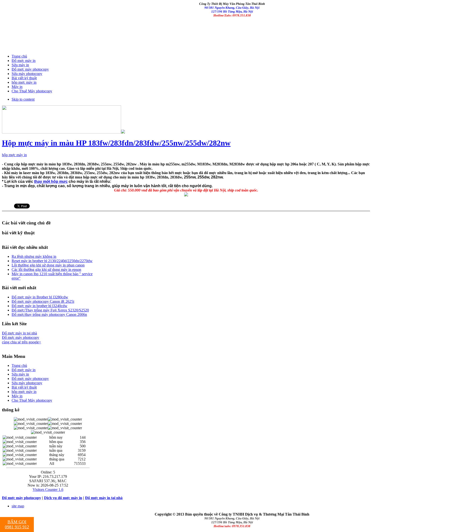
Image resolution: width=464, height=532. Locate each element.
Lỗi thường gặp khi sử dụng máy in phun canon (48, 265)
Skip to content (23, 99)
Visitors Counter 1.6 (48, 490)
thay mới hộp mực (51, 181)
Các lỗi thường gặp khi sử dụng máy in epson (46, 269)
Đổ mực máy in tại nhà (19, 333)
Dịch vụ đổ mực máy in (63, 498)
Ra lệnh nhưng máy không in (34, 256)
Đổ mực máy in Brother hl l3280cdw (40, 297)
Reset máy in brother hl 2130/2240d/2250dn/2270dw (52, 261)
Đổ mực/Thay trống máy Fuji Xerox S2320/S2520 (50, 310)
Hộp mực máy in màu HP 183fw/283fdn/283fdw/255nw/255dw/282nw (116, 143)
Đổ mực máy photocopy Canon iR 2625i (43, 301)
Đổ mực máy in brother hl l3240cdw (39, 306)
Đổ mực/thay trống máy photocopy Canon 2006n (49, 314)
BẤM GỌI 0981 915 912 (17, 524)
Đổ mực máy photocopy (20, 337)
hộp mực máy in (14, 155)
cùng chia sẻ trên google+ (21, 342)
